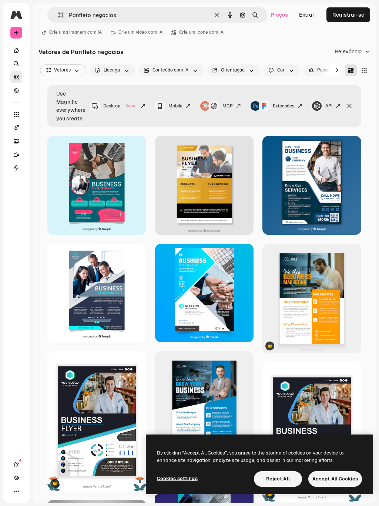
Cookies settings (177, 478)
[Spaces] (16, 128)
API (328, 106)
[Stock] (16, 77)
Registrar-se (348, 14)
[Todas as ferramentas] (16, 114)
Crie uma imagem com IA (75, 32)
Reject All (278, 479)
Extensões (283, 106)
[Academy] (16, 478)
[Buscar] (16, 64)
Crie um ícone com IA (201, 32)
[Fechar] (349, 106)
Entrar (307, 14)
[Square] (364, 70)
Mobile (175, 106)
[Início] (16, 50)
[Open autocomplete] (58, 15)
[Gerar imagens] (16, 141)
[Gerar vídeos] (16, 154)
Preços (279, 14)
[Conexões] (16, 464)
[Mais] (16, 491)
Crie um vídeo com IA (140, 32)
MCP (227, 106)
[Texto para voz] (16, 168)
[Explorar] (16, 90)
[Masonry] (351, 70)
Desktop (119, 106)
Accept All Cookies (335, 479)
